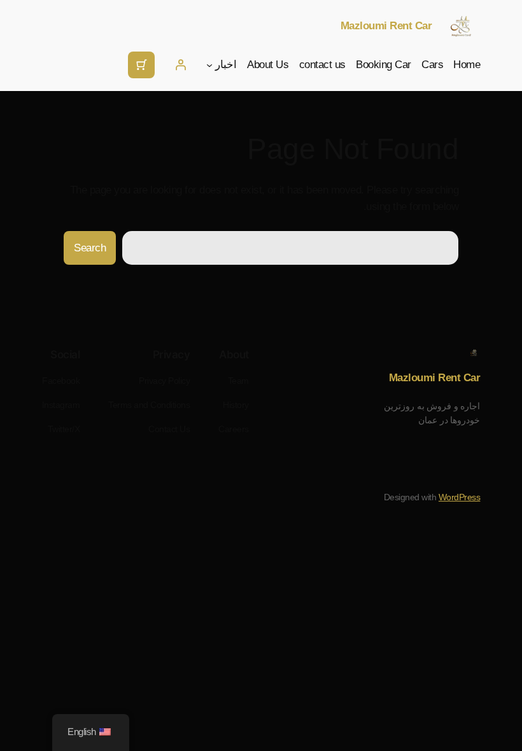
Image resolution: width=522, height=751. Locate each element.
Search (90, 248)
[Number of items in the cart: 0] (141, 65)
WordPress (460, 497)
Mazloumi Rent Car (386, 26)
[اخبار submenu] (209, 65)
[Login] (180, 65)
